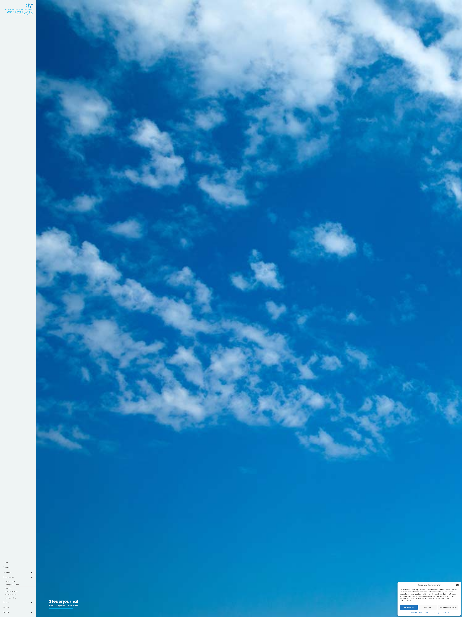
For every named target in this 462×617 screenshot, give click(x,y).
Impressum (444, 613)
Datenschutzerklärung (431, 613)
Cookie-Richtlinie (416, 613)
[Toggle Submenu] (31, 572)
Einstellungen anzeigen (448, 607)
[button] (457, 585)
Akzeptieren (409, 607)
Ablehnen (427, 607)
